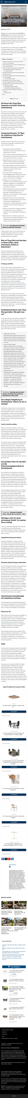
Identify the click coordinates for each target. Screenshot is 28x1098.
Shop (3, 1036)
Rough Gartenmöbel (12, 975)
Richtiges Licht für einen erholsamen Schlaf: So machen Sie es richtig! (13, 84)
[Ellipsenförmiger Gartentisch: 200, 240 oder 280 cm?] (20, 902)
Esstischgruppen (14, 731)
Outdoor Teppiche (14, 786)
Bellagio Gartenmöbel (13, 994)
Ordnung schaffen (8, 70)
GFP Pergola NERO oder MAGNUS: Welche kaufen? (20, 929)
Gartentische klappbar (14, 842)
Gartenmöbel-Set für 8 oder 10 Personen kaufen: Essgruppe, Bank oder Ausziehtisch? (13, 952)
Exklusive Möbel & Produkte (7, 1029)
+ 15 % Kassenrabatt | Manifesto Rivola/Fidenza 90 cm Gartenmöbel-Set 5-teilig (17, 1000)
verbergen (15, 98)
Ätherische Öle (8, 92)
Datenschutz (4, 1034)
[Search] (25, 2)
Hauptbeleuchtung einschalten (11, 86)
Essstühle (14, 814)
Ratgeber (8, 6)
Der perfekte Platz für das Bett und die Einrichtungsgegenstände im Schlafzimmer (13, 81)
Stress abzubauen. (5, 622)
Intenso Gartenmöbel (13, 983)
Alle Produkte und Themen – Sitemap (9, 1038)
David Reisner (5, 24)
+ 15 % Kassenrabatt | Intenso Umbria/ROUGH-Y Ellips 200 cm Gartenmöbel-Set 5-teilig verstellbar (13, 762)
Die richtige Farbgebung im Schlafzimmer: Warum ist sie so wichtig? (14, 76)
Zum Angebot (14, 711)
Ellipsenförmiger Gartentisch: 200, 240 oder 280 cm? (19, 913)
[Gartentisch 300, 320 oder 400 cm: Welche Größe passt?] (7, 902)
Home (3, 6)
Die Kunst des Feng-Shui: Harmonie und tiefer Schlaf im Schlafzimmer (13, 62)
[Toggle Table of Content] (23, 59)
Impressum (4, 1032)
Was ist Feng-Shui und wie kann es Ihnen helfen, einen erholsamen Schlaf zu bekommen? (13, 68)
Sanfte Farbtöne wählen (10, 78)
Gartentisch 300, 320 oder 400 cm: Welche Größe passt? (6, 913)
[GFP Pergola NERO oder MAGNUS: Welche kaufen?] (20, 918)
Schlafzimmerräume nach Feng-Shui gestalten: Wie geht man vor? (13, 73)
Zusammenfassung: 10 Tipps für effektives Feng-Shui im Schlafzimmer (14, 65)
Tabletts (14, 703)
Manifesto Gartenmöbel (13, 1003)
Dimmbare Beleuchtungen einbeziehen (13, 88)
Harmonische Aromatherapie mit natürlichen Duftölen (13, 90)
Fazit (4, 94)
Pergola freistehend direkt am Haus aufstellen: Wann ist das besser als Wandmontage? (7, 930)
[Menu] (1, 2)
